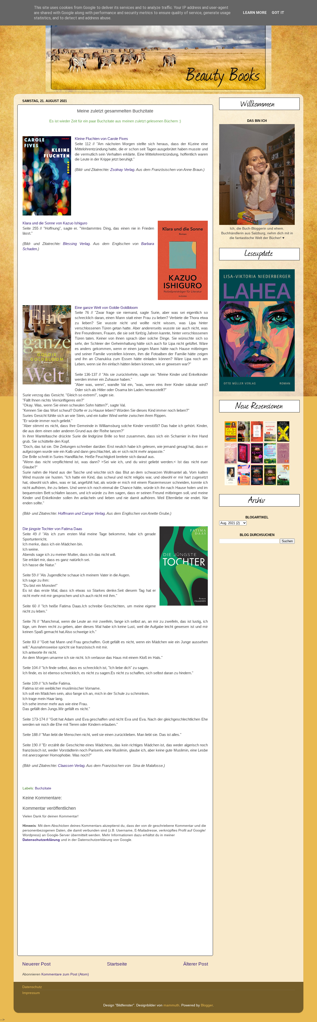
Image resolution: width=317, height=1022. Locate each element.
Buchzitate (43, 788)
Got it (278, 12)
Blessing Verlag (76, 244)
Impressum (31, 993)
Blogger (207, 1005)
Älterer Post (195, 964)
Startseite (117, 964)
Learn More (255, 12)
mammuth (171, 1005)
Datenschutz (32, 987)
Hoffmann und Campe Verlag (81, 513)
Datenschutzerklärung (41, 840)
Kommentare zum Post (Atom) (65, 974)
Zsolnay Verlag (122, 170)
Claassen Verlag (71, 766)
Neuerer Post (36, 964)
